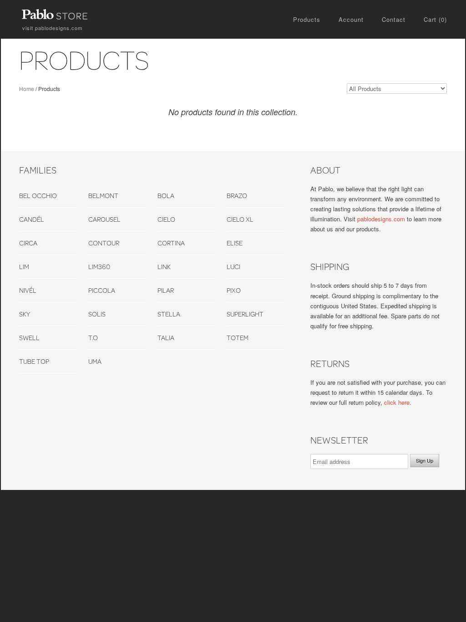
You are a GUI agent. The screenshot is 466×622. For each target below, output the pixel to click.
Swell (29, 337)
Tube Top (34, 361)
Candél (31, 219)
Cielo (166, 219)
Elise (235, 243)
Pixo (234, 290)
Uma (94, 361)
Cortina (171, 243)
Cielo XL (240, 219)
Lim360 (99, 266)
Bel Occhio (38, 195)
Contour (103, 243)
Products (306, 19)
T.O (93, 337)
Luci (233, 266)
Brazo (237, 195)
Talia (165, 337)
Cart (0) (435, 19)
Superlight (245, 314)
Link (164, 266)
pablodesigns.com (52, 27)
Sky (24, 314)
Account (351, 19)
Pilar (165, 290)
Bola (165, 195)
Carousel (104, 219)
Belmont (103, 195)
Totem (237, 337)
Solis (97, 314)
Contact (393, 19)
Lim (24, 266)
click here (397, 402)
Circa (28, 243)
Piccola (101, 290)
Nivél (27, 290)
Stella (168, 314)
